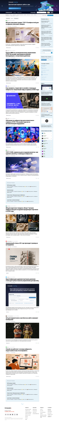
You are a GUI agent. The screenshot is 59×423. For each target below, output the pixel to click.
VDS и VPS (41, 410)
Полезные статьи (50, 414)
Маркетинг (28, 14)
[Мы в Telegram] (6, 415)
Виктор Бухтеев (45, 143)
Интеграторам (35, 410)
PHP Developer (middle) (11, 185)
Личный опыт (8, 15)
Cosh (44, 153)
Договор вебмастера (36, 413)
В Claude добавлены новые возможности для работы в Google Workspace (46, 115)
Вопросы (14, 12)
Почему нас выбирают (28, 412)
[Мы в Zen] (17, 415)
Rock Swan (44, 148)
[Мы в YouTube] (10, 415)
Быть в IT (17, 15)
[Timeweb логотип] (14, 408)
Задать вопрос (44, 15)
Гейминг (35, 14)
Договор (26, 416)
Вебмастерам (35, 409)
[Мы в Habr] (12, 415)
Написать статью (50, 15)
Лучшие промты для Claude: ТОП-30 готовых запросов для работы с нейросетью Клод (46, 44)
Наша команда (50, 411)
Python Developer (10, 190)
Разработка (14, 14)
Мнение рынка (13, 15)
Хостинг (41, 409)
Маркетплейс (19, 12)
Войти (52, 12)
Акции (26, 419)
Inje (43, 145)
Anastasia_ (45, 135)
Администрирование (20, 14)
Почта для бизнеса (42, 412)
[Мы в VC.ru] (15, 415)
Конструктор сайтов (28, 409)
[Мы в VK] (8, 415)
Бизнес (32, 14)
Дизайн (25, 14)
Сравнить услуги (27, 410)
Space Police (45, 140)
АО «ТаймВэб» (9, 417)
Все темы (7, 14)
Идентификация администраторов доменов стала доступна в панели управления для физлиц (46, 93)
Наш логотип (34, 412)
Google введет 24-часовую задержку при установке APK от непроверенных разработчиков (46, 104)
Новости (10, 14)
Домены (41, 413)
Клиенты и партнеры (28, 413)
